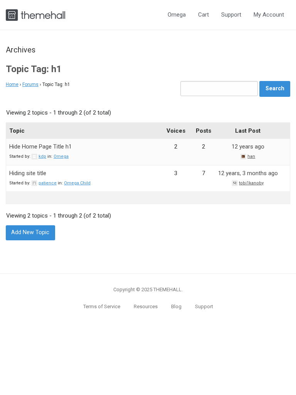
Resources (146, 306)
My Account (269, 14)
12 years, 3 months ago (248, 173)
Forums (30, 84)
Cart (203, 14)
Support (231, 14)
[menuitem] (176, 15)
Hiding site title (27, 173)
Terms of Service (101, 306)
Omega (177, 14)
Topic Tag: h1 (34, 69)
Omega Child (77, 183)
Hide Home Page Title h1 (40, 146)
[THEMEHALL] (35, 14)
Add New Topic (30, 232)
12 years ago (248, 146)
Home (12, 84)
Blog (176, 306)
